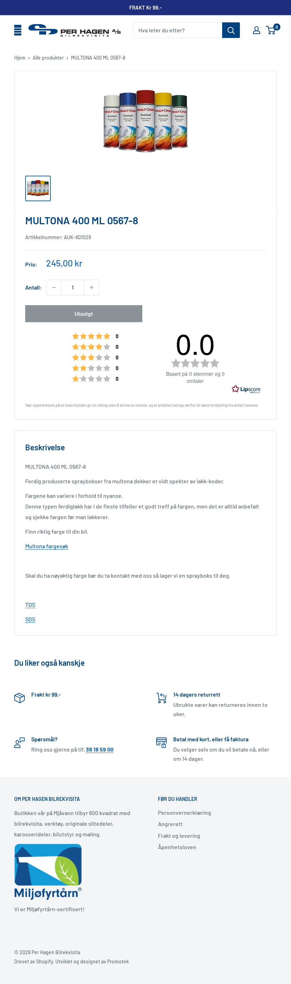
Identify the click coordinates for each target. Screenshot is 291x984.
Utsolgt (84, 313)
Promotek (118, 961)
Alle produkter (48, 58)
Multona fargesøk (46, 546)
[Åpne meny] (17, 30)
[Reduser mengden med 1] (53, 287)
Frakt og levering (179, 835)
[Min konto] (256, 30)
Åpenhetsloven (177, 846)
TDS (30, 604)
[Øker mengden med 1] (91, 287)
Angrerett (170, 823)
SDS (30, 619)
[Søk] (231, 30)
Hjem (20, 58)
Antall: (33, 287)
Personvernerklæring (184, 812)
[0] (271, 30)
